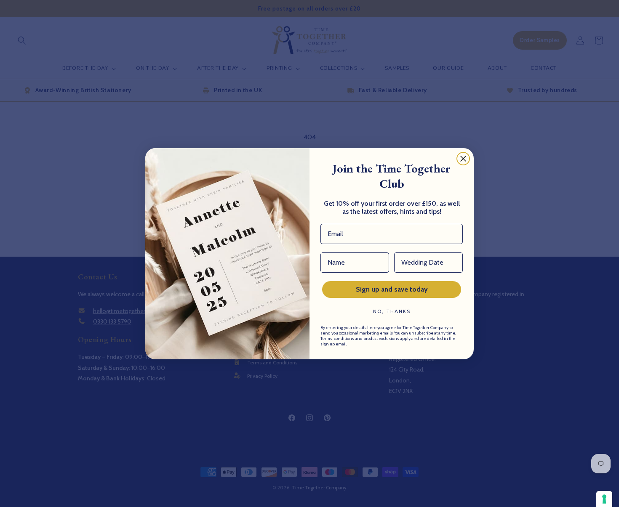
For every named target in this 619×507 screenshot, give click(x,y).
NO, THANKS (392, 311)
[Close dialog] (463, 158)
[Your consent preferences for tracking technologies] (604, 499)
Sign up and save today (392, 289)
